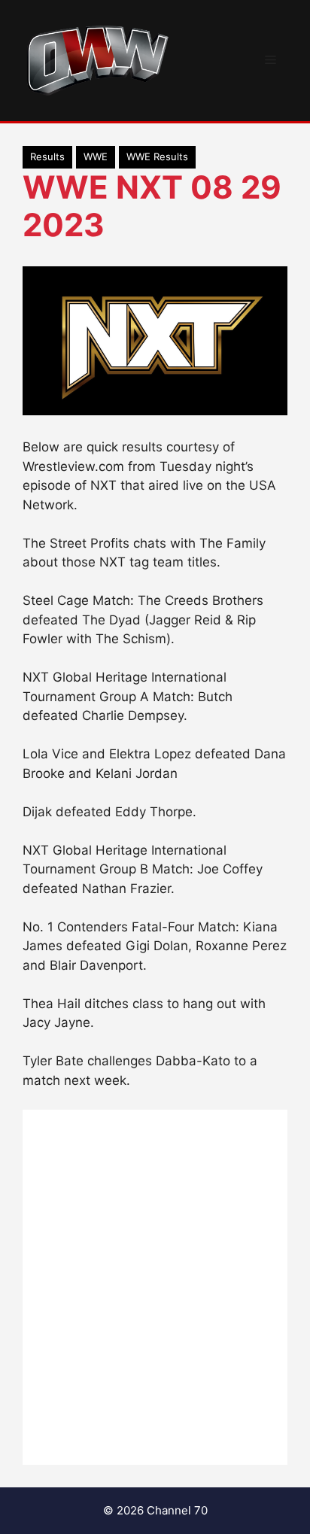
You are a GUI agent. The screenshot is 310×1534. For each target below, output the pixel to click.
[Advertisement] (155, 1287)
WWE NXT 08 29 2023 (152, 206)
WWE (96, 156)
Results (47, 156)
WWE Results (157, 156)
